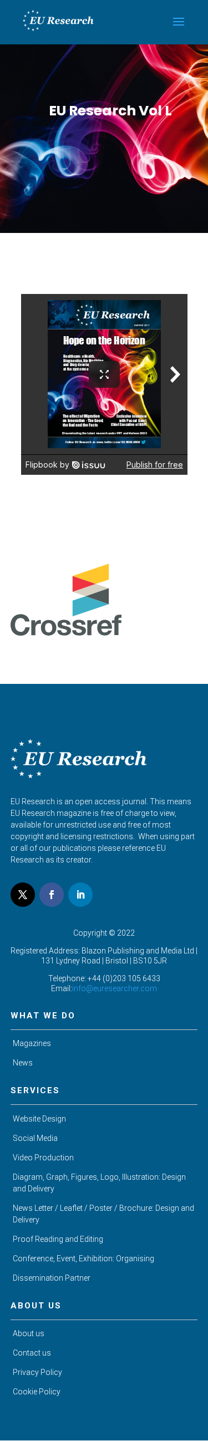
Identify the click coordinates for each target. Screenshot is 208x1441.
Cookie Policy (36, 1391)
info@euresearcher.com (114, 988)
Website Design (39, 1118)
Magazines (32, 1043)
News (23, 1062)
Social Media (35, 1138)
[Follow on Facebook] (51, 894)
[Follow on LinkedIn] (80, 894)
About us (28, 1333)
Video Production (43, 1157)
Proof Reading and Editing (58, 1239)
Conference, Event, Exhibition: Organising (83, 1258)
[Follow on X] (23, 894)
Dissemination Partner (51, 1277)
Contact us (32, 1352)
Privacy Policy (37, 1372)
